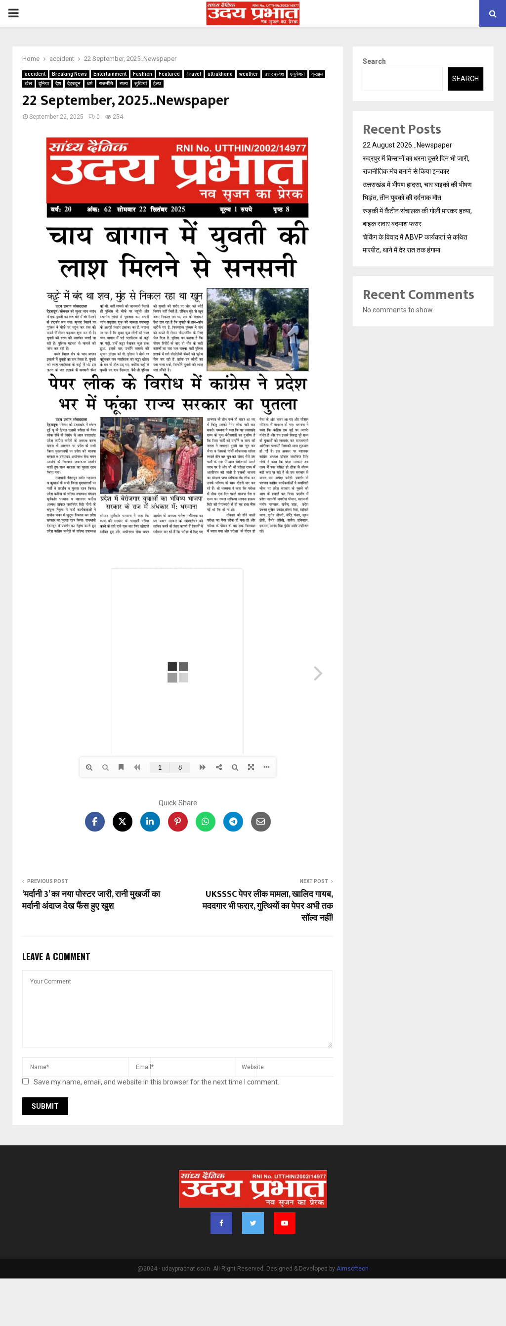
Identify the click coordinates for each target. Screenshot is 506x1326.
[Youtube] (284, 1223)
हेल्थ (157, 83)
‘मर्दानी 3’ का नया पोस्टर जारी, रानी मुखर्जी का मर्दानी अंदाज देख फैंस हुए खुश (91, 900)
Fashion (142, 74)
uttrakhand (220, 74)
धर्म (89, 83)
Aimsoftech (353, 1268)
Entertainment (109, 74)
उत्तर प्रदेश (274, 74)
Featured (169, 74)
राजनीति (106, 83)
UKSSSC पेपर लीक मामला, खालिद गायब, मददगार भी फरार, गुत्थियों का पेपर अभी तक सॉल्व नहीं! (268, 906)
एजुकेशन (297, 74)
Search (374, 61)
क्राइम (317, 74)
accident (35, 74)
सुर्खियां (140, 83)
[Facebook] (221, 1223)
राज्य (124, 83)
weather (248, 74)
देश (58, 83)
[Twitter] (253, 1223)
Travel (193, 74)
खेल (28, 83)
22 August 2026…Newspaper (407, 145)
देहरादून (74, 83)
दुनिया (44, 83)
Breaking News (69, 74)
